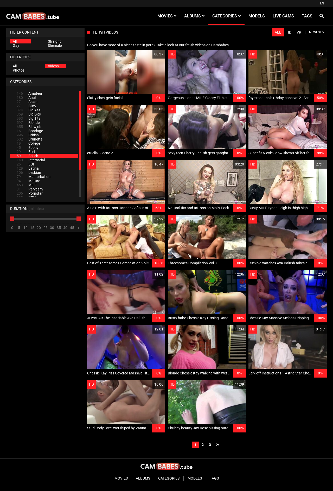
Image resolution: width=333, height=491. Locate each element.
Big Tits (28, 118)
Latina (28, 168)
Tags (214, 478)
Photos (18, 70)
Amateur (29, 93)
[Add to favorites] (148, 54)
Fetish (27, 156)
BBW (26, 106)
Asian (27, 102)
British (28, 135)
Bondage (30, 131)
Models (195, 478)
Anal (26, 97)
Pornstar (30, 193)
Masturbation (33, 177)
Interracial (31, 160)
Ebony (28, 147)
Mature (28, 181)
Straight (54, 41)
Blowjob (29, 127)
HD (288, 32)
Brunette (29, 139)
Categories (169, 478)
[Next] (218, 445)
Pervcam (30, 189)
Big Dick (29, 114)
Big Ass (28, 110)
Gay (16, 45)
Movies (121, 478)
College (28, 143)
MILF (27, 185)
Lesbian (29, 172)
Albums (143, 478)
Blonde (28, 122)
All (15, 41)
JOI (25, 164)
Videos (53, 66)
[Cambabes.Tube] (32, 16)
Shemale (55, 45)
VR (299, 32)
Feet (26, 152)
